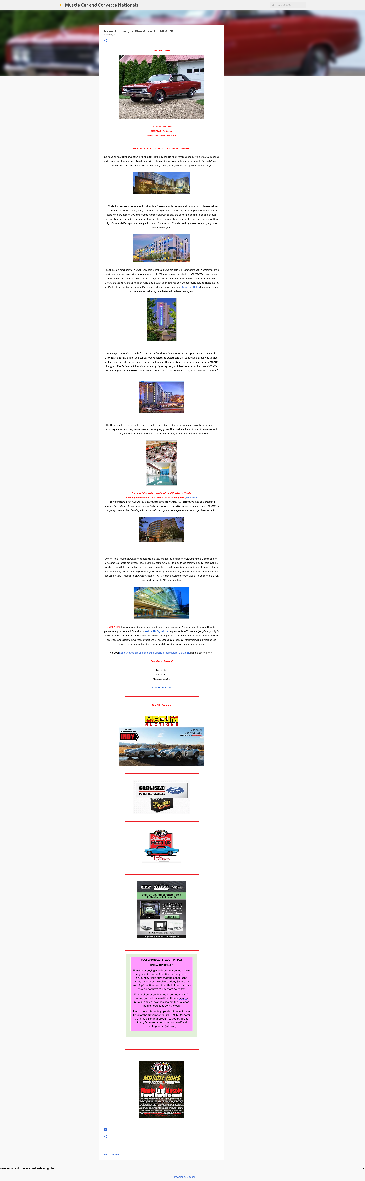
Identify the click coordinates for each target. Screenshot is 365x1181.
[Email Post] (105, 1130)
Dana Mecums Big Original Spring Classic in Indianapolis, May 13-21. (154, 653)
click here (191, 497)
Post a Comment (112, 1154)
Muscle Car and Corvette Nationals (101, 4)
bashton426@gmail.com (156, 631)
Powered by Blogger (184, 1177)
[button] (105, 41)
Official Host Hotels (190, 287)
